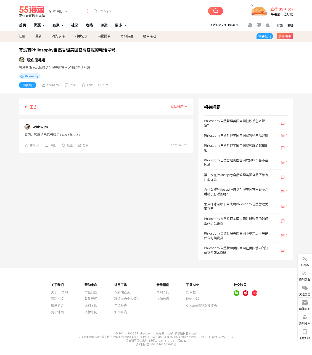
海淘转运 (126, 36)
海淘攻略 (58, 36)
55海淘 (32, 11)
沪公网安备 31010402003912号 (156, 344)
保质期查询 (122, 292)
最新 (38, 36)
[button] (58, 11)
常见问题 (91, 292)
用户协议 (57, 305)
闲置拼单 (104, 36)
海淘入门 (162, 292)
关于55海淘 (59, 292)
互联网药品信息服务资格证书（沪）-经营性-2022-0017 (198, 337)
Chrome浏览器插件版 (201, 305)
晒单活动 (149, 36)
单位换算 (120, 305)
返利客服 (91, 305)
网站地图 (57, 312)
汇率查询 (120, 312)
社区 (22, 36)
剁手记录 (81, 36)
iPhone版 (192, 299)
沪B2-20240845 (151, 337)
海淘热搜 (162, 299)
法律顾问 (91, 312)
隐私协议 (57, 299)
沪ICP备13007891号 (92, 337)
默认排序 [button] (177, 106)
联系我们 (91, 299)
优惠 (37, 25)
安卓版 (191, 292)
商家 (56, 25)
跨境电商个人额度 (127, 299)
